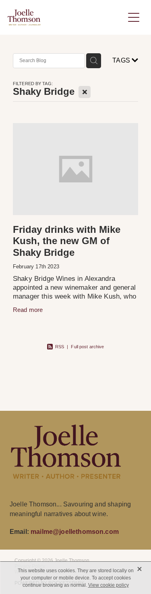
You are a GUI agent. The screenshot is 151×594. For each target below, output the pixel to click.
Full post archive (87, 346)
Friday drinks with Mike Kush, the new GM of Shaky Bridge (66, 241)
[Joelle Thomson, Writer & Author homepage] (66, 17)
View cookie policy (108, 585)
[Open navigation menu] (133, 17)
